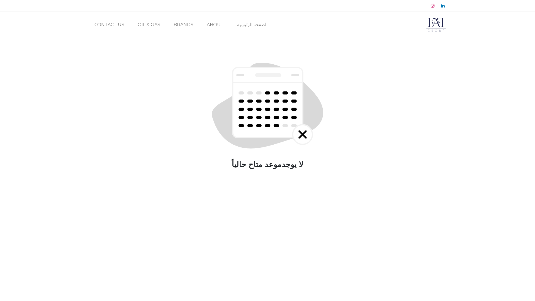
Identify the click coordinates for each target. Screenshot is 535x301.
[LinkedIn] (442, 5)
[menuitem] (252, 24)
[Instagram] (432, 5)
